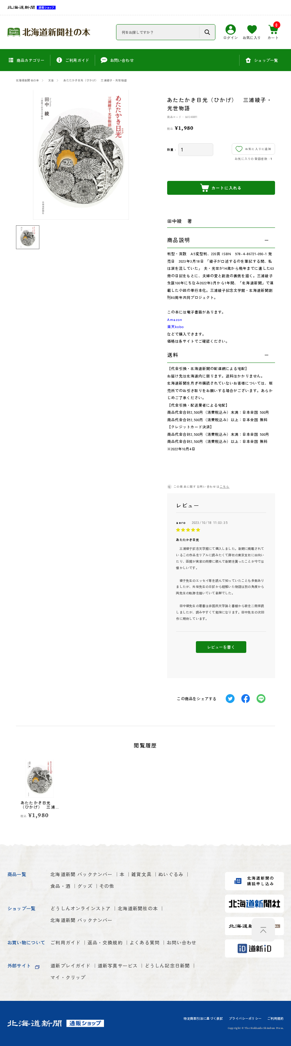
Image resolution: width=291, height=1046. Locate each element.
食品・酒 (60, 886)
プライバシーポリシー (245, 1018)
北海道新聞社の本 (27, 80)
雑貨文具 (141, 874)
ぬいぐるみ (170, 874)
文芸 (51, 80)
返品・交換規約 (105, 942)
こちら (225, 486)
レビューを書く (221, 647)
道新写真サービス (118, 965)
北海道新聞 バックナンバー (81, 874)
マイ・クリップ (68, 977)
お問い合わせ (182, 942)
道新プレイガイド (70, 965)
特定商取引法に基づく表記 (203, 1018)
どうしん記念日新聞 (167, 965)
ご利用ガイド (65, 942)
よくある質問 (145, 942)
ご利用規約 (275, 1018)
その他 (107, 886)
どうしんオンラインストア (80, 908)
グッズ (85, 886)
